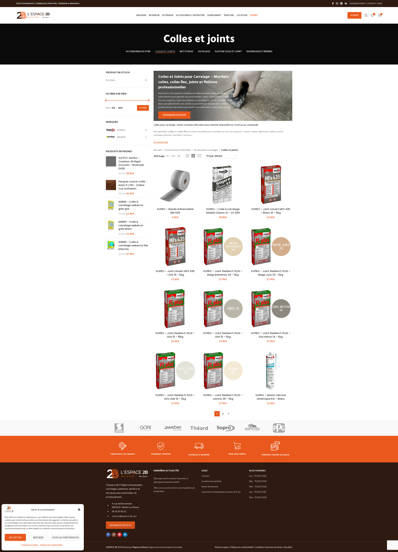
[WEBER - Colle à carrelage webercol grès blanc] (111, 228)
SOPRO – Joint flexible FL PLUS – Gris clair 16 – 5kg (175, 396)
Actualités (288, 547)
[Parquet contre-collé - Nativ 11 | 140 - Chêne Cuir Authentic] (111, 187)
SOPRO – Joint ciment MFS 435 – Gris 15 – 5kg (175, 272)
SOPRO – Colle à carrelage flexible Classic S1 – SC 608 (223, 210)
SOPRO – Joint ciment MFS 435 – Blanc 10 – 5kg (270, 210)
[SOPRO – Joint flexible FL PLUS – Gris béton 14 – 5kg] (270, 308)
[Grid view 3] (193, 156)
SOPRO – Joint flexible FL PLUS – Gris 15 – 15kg (175, 334)
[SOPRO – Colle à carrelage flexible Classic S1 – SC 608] (223, 184)
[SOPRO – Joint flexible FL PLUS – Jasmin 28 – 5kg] (223, 370)
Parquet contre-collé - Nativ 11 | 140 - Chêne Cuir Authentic (132, 185)
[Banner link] (223, 96)
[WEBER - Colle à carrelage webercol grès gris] (111, 207)
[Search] (366, 15)
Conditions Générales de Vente (268, 547)
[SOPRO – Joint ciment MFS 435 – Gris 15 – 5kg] (175, 246)
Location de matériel (211, 481)
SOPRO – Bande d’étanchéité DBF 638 (175, 210)
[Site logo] (33, 14)
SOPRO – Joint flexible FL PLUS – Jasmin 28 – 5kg (223, 396)
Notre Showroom (209, 486)
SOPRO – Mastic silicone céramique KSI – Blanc (270, 396)
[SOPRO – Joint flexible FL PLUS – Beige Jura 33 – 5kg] (270, 246)
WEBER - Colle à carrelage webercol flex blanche (133, 245)
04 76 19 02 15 (119, 511)
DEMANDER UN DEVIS (120, 525)
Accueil (158, 149)
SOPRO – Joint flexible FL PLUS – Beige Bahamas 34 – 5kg (223, 272)
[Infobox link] (122, 449)
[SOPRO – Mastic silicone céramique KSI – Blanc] (270, 370)
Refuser (38, 537)
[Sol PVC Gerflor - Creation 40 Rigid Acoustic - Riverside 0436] (111, 165)
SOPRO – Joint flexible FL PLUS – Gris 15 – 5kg (223, 334)
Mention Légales (222, 547)
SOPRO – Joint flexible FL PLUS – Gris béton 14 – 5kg (270, 334)
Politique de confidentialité (51, 545)
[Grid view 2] (187, 156)
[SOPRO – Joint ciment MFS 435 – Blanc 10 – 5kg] (270, 184)
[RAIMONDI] (252, 428)
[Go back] (159, 39)
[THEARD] (199, 428)
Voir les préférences (65, 537)
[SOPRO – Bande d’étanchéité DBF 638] (175, 184)
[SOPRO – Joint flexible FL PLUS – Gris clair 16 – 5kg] (175, 370)
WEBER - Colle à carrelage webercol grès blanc (130, 225)
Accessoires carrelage (206, 149)
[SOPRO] (225, 428)
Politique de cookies (29, 545)
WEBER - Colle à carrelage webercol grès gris (130, 205)
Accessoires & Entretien (177, 149)
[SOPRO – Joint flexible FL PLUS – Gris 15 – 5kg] (223, 308)
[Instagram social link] (337, 3)
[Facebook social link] (333, 3)
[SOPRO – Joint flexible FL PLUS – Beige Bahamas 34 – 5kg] (223, 246)
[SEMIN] (119, 428)
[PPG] (279, 428)
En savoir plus (161, 141)
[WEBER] (172, 428)
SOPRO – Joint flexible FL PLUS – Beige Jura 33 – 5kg (270, 272)
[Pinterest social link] (341, 3)
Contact (205, 475)
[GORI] (145, 428)
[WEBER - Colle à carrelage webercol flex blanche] (111, 248)
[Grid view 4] (199, 156)
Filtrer (143, 107)
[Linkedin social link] (346, 3)
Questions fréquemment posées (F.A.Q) (221, 491)
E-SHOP (354, 15)
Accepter (15, 537)
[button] (79, 509)
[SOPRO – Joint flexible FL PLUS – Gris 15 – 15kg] (175, 308)
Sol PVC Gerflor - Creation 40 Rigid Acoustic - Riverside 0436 (131, 163)
